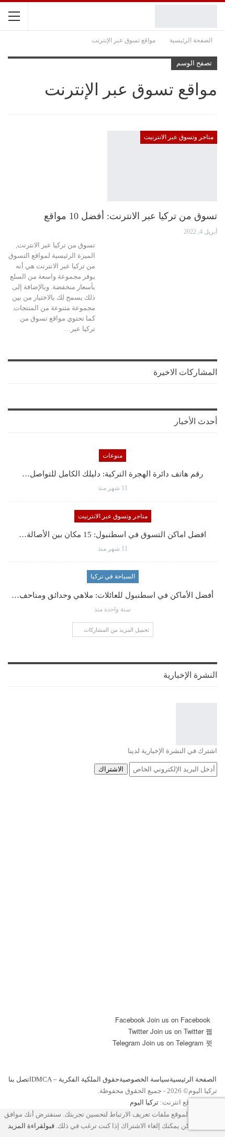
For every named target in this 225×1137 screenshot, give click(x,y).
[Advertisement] (112, 901)
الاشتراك (110, 769)
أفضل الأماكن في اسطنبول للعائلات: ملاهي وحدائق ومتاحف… (112, 595)
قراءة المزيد (25, 1126)
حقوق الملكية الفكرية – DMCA (75, 1079)
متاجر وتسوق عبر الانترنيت (178, 137)
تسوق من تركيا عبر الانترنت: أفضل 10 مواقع (130, 216)
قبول (48, 1126)
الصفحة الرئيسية (193, 1079)
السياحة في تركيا (113, 576)
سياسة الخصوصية (144, 1079)
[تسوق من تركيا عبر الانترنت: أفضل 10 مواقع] (162, 166)
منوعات (112, 455)
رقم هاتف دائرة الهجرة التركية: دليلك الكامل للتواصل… (112, 474)
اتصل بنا (19, 1079)
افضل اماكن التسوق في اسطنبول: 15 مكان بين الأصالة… (112, 534)
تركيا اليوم (144, 1102)
